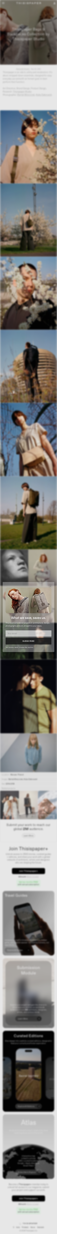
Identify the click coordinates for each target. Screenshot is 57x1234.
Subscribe (29, 641)
